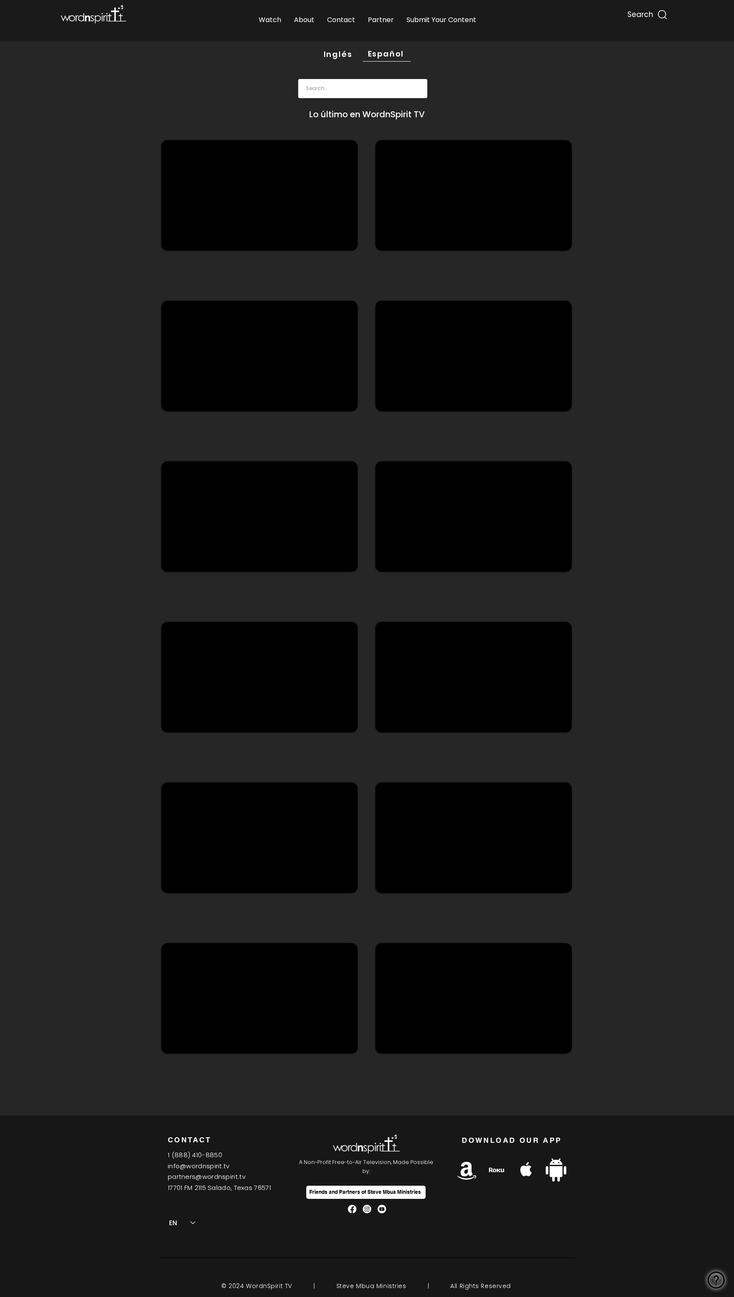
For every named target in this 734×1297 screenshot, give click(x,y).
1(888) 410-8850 (195, 1154)
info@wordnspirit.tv (199, 1165)
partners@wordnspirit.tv (207, 1176)
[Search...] (640, 12)
